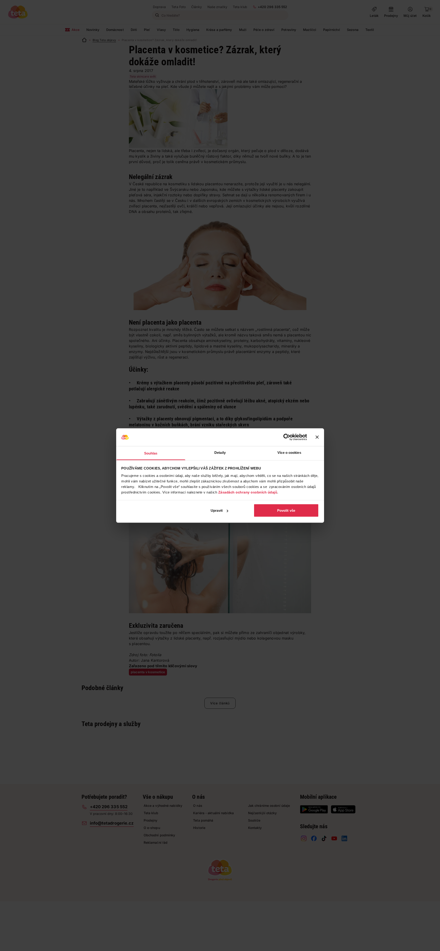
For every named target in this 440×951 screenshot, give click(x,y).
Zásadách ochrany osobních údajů (247, 492)
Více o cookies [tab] (289, 452)
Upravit (217, 510)
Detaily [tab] (220, 452)
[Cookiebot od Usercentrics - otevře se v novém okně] (287, 437)
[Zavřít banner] (317, 437)
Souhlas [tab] (151, 453)
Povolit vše (286, 510)
